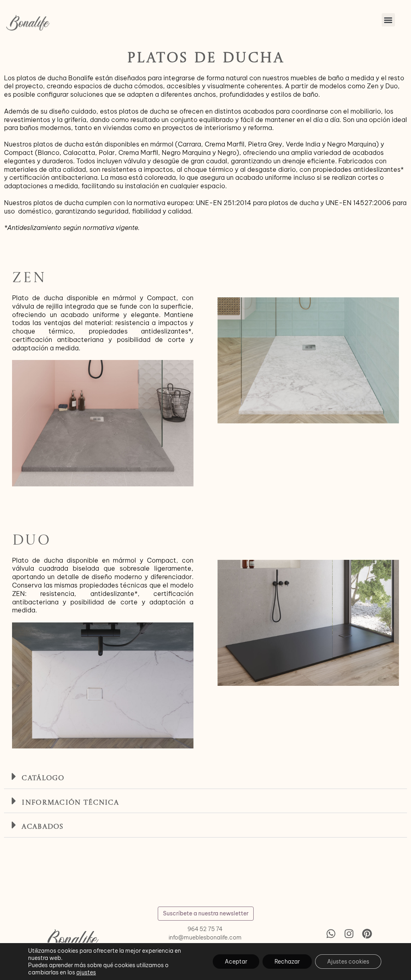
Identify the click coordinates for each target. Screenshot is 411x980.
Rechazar (287, 961)
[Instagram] (349, 933)
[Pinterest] (367, 933)
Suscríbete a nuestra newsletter (205, 913)
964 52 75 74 (204, 929)
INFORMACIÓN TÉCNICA (70, 802)
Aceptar (236, 961)
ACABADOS (42, 826)
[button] (388, 19)
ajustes (86, 972)
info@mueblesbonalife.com (205, 937)
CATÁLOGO (43, 778)
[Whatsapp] (331, 933)
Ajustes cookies (348, 961)
